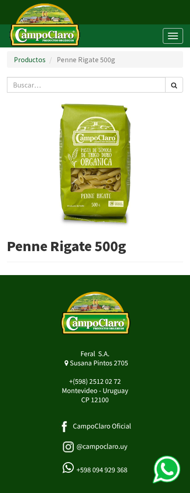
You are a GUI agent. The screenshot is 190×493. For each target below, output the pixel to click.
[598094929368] (166, 469)
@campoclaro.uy (102, 446)
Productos (30, 59)
